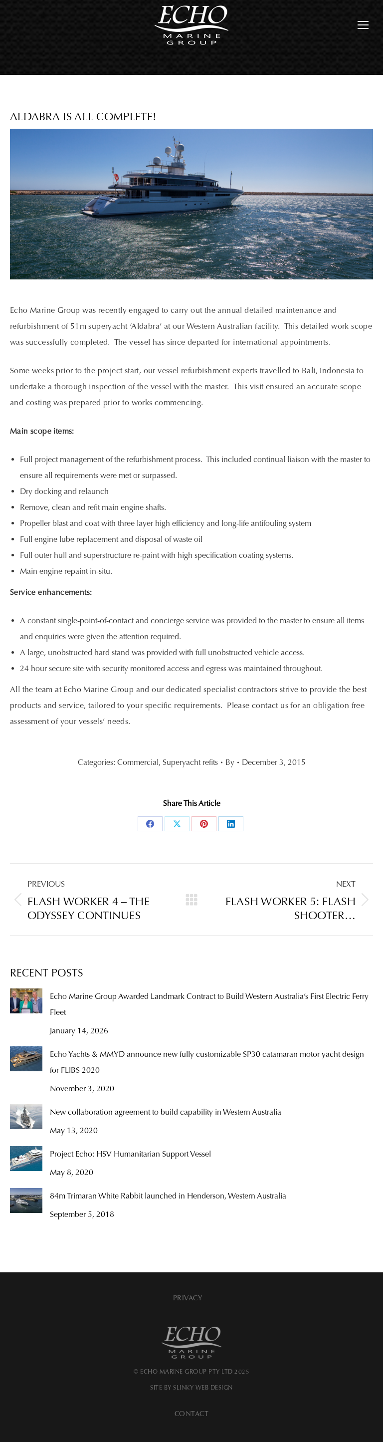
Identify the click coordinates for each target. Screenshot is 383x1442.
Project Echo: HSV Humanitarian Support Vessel (130, 1154)
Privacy (188, 1298)
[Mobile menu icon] (363, 25)
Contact (192, 1414)
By (229, 762)
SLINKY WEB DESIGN (203, 1387)
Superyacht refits (190, 762)
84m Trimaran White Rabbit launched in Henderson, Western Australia (168, 1196)
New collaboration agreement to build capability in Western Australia (165, 1112)
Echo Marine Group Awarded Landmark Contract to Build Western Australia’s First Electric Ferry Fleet (209, 1004)
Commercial (138, 762)
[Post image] (26, 1000)
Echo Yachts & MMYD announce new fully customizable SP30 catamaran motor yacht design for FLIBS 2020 (207, 1062)
